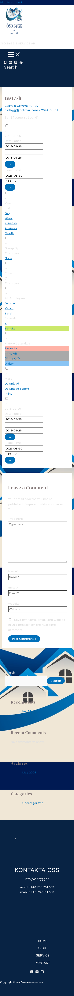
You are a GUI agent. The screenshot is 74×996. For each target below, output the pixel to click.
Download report (17, 388)
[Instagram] (15, 63)
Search (10, 672)
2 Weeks (11, 223)
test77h (27, 711)
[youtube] (10, 63)
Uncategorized (32, 803)
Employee (12, 283)
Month (9, 233)
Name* (13, 571)
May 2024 (29, 772)
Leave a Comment (18, 105)
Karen (9, 308)
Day (7, 213)
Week (9, 218)
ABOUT (42, 948)
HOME (42, 941)
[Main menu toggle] (14, 54)
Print (8, 393)
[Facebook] (5, 63)
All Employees (15, 298)
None (8, 258)
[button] (10, 67)
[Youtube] (42, 972)
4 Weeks (11, 228)
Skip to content (11, 2)
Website (14, 603)
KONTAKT (42, 963)
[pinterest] (21, 63)
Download (12, 383)
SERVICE (43, 955)
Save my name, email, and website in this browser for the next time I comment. (36, 625)
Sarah (9, 313)
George (10, 303)
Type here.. (16, 519)
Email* (13, 587)
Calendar (11, 318)
